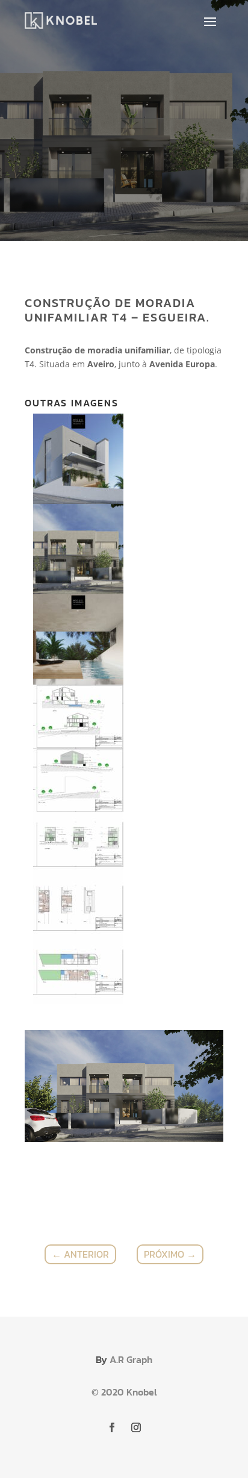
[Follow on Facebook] (112, 1427)
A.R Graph (131, 1359)
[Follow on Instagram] (136, 1427)
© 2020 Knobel (124, 1392)
